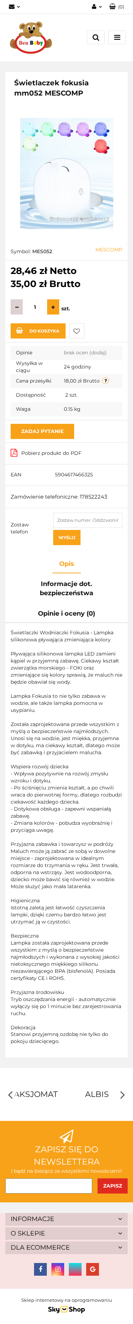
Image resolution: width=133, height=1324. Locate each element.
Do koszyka (44, 331)
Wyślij (67, 537)
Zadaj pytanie (42, 431)
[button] (66, 1219)
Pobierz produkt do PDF (51, 453)
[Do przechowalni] (76, 330)
